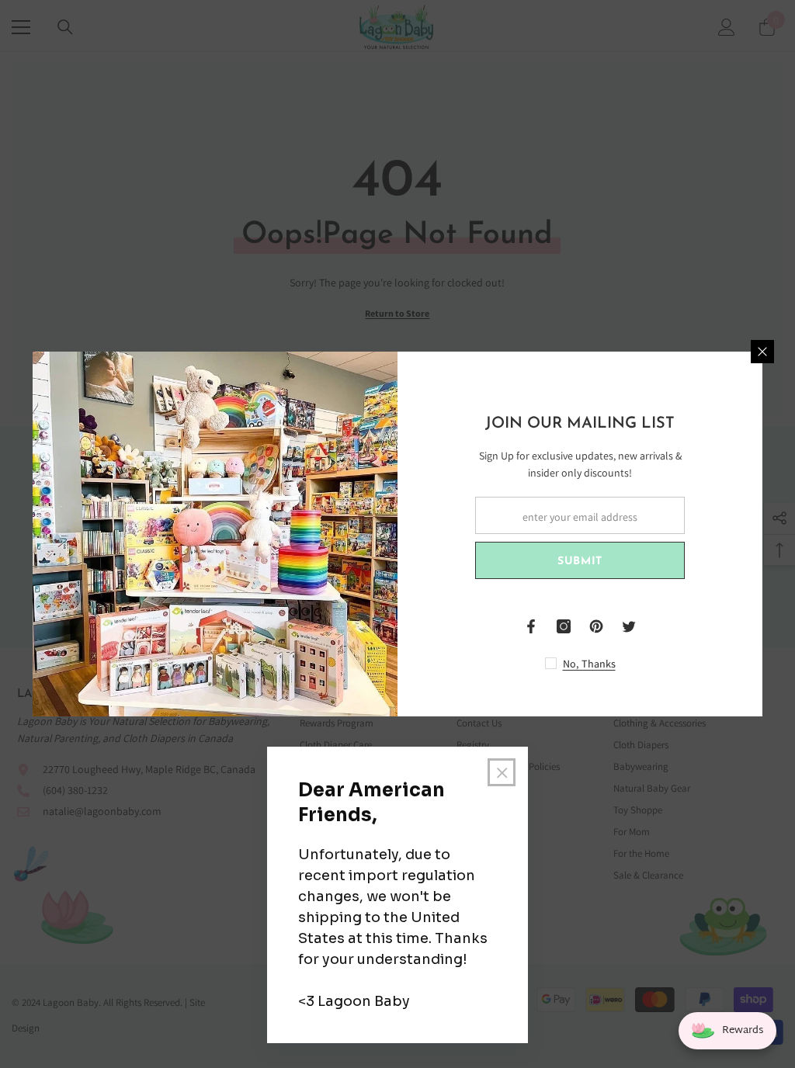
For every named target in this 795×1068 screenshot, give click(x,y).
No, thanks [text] (589, 664)
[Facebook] (531, 626)
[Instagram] (563, 626)
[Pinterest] (596, 626)
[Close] (762, 351)
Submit (579, 561)
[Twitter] (629, 626)
